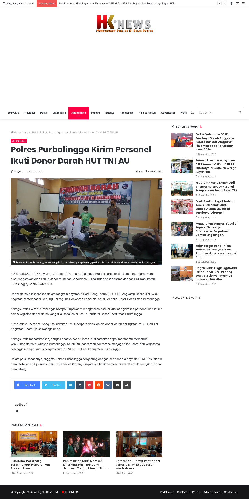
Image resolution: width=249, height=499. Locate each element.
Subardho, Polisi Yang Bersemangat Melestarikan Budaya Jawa (30, 464)
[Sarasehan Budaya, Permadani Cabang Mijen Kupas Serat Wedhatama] (139, 444)
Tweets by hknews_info (185, 297)
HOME (15, 112)
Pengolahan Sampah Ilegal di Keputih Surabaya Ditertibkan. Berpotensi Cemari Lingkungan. (216, 229)
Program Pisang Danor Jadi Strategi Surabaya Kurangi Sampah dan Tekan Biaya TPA (217, 186)
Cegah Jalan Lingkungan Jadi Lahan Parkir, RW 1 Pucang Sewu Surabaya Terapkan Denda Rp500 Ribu (217, 273)
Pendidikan (126, 112)
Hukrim (95, 112)
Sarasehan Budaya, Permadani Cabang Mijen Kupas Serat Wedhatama (138, 464)
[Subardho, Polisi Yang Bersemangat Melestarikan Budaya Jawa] (34, 444)
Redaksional (167, 492)
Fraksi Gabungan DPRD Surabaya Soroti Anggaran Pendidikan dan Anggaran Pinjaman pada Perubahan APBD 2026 (215, 141)
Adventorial (168, 112)
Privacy (196, 492)
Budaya (109, 112)
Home (17, 132)
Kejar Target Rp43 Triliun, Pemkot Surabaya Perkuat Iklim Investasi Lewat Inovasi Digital (216, 251)
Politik (43, 112)
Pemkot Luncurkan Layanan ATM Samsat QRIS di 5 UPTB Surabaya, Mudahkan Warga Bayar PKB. (117, 3)
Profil (183, 112)
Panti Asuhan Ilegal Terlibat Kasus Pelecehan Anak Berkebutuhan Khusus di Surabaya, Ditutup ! (215, 207)
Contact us (230, 492)
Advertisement (212, 492)
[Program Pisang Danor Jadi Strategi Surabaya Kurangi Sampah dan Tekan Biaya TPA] (182, 188)
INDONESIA (72, 492)
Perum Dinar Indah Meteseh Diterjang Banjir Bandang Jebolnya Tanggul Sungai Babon (86, 464)
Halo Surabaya (147, 112)
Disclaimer (183, 492)
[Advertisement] (124, 67)
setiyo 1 (18, 171)
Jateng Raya (78, 112)
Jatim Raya (59, 112)
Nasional (30, 112)
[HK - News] (124, 23)
